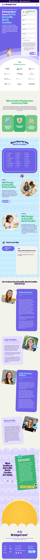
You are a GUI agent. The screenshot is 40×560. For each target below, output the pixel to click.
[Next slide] (12, 481)
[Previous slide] (2, 481)
